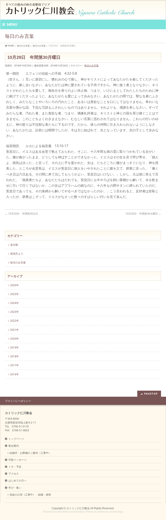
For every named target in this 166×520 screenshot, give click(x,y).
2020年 (14, 338)
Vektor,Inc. (103, 511)
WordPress (63, 511)
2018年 (14, 356)
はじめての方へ (17, 480)
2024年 (14, 303)
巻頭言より (16, 253)
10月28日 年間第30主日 (21, 213)
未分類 (14, 245)
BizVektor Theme (83, 511)
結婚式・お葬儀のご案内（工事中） (30, 453)
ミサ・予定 (14, 467)
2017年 (14, 365)
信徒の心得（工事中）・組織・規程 (30, 494)
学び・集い (14, 488)
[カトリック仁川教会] (71, 11)
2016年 (14, 374)
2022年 (14, 321)
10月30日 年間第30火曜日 (143, 213)
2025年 (14, 294)
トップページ (16, 439)
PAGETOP (151, 393)
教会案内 (13, 446)
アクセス (13, 473)
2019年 (14, 347)
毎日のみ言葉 (91, 65)
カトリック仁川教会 (78, 508)
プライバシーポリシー (18, 401)
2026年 (14, 285)
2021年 (14, 330)
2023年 (14, 312)
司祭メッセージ (17, 460)
